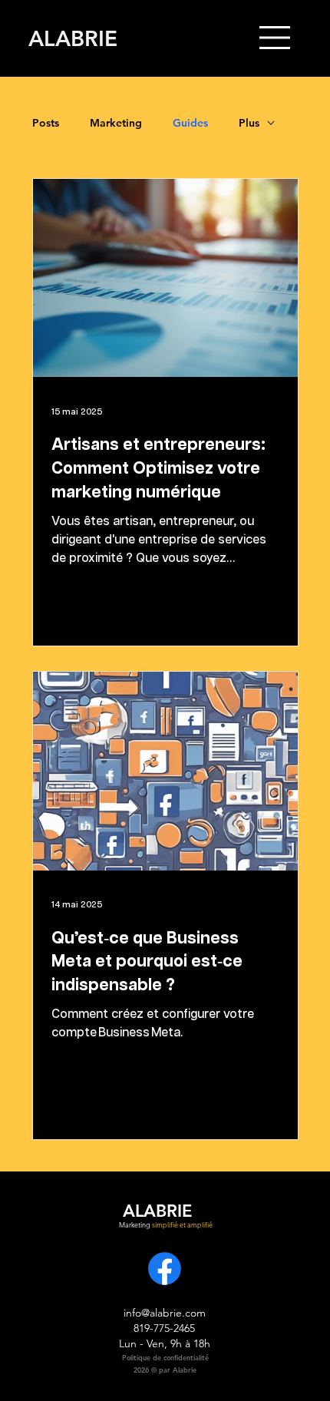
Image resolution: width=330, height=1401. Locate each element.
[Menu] (275, 37)
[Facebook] (164, 1268)
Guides (190, 123)
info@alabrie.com (165, 1313)
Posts (45, 123)
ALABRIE (72, 38)
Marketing (116, 123)
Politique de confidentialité (165, 1357)
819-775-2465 (164, 1328)
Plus (249, 123)
